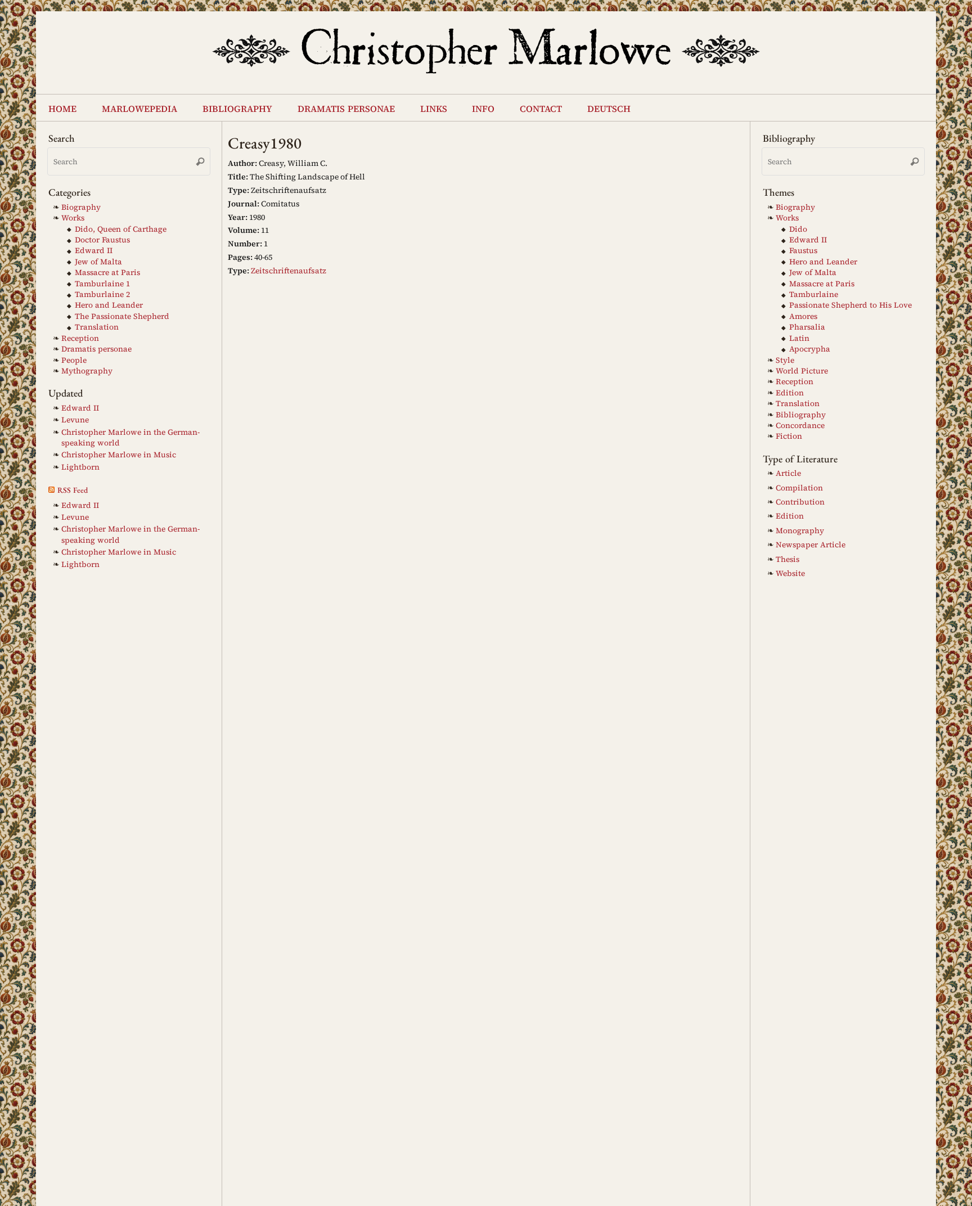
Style (785, 360)
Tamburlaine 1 (102, 283)
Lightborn (80, 467)
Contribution (800, 502)
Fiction (789, 436)
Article (788, 473)
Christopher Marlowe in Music (118, 454)
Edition (790, 393)
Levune (75, 420)
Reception (80, 338)
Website (790, 573)
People (74, 360)
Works (72, 218)
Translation (97, 327)
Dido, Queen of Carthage (120, 229)
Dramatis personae (96, 349)
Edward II (93, 250)
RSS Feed (72, 490)
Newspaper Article (810, 544)
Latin (799, 338)
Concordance (800, 425)
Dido (798, 229)
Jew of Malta (98, 261)
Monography (800, 530)
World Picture (802, 371)
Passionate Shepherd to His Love (850, 305)
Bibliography (801, 415)
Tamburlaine (813, 294)
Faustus (803, 250)
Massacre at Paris (107, 272)
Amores (803, 316)
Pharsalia (807, 327)
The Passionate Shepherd (122, 316)
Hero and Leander (109, 305)
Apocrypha (809, 349)
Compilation (799, 488)
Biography (81, 207)
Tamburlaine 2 (102, 294)
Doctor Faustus (102, 240)
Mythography (86, 371)
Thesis (787, 559)
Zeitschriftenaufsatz (288, 270)
